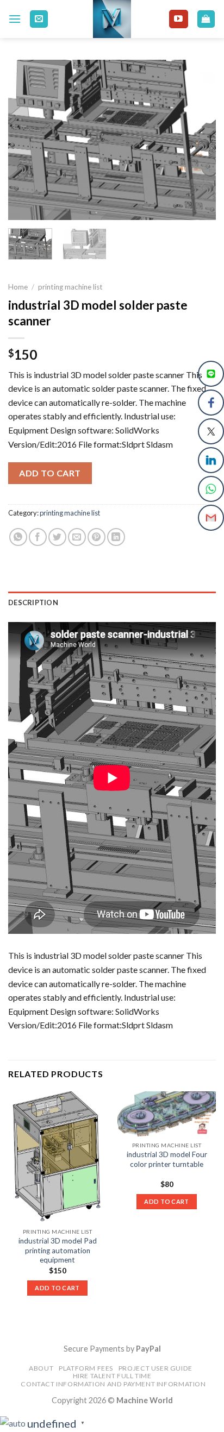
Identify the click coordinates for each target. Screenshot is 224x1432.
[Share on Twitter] (57, 537)
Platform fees (86, 1368)
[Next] (198, 140)
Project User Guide (155, 1368)
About (41, 1368)
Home (18, 286)
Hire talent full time (112, 1376)
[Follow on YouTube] (178, 19)
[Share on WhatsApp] (18, 537)
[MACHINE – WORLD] (112, 19)
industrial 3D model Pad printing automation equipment (57, 1250)
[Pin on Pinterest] (96, 537)
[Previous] (26, 140)
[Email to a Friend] (77, 537)
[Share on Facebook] (38, 537)
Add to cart (49, 473)
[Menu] (14, 18)
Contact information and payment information (113, 1384)
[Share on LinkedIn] (116, 537)
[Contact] (39, 19)
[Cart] (206, 19)
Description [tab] (33, 602)
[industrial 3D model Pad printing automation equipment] (57, 1157)
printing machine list (70, 286)
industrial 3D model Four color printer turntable (167, 1159)
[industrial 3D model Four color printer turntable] (166, 1113)
